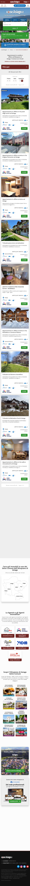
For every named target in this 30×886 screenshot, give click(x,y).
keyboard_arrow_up (8, 81)
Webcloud (6, 878)
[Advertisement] (15, 505)
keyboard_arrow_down (10, 81)
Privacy (10, 878)
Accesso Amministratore (6, 880)
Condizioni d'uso (16, 878)
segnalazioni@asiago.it (21, 874)
